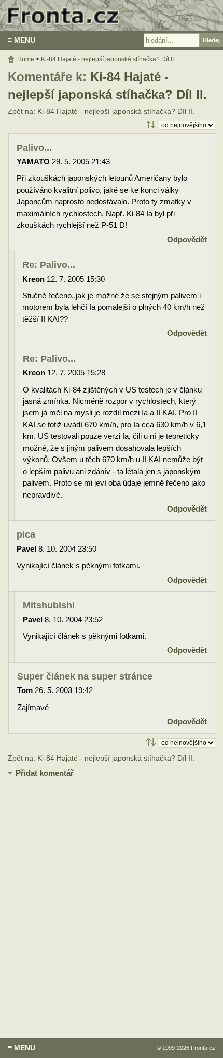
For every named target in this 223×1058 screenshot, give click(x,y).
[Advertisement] (111, 900)
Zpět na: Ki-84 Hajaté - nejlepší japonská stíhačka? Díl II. (101, 111)
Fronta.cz (203, 1047)
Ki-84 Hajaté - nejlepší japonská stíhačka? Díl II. (108, 59)
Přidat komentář (45, 772)
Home (25, 59)
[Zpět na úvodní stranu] (111, 15)
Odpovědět (187, 239)
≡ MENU (21, 40)
